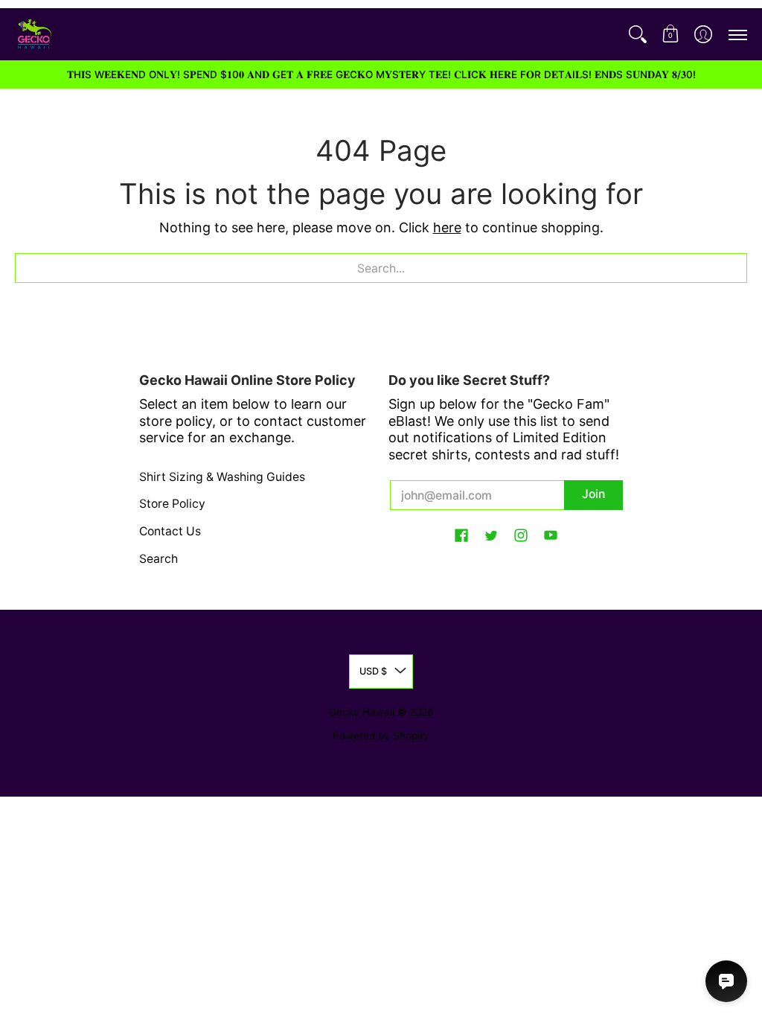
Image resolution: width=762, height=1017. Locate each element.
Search (158, 559)
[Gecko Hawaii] (33, 34)
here (447, 227)
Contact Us (170, 531)
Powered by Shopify (381, 736)
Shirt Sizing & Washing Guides (222, 477)
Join (593, 494)
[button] (670, 34)
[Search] (637, 34)
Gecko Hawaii (361, 712)
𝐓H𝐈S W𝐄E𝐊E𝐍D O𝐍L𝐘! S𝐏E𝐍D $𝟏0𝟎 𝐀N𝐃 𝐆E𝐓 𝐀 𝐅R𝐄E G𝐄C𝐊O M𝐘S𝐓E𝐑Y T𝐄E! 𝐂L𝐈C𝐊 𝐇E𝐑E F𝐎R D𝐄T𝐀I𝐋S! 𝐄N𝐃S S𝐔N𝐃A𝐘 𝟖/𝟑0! (381, 74)
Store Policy (172, 504)
